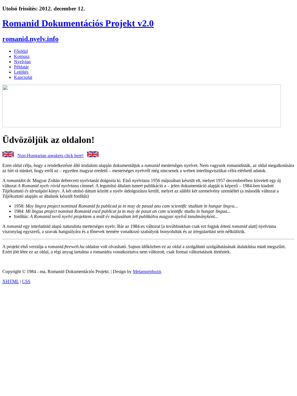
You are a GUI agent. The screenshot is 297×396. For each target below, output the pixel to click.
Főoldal (21, 51)
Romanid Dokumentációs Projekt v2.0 (78, 23)
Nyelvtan (22, 61)
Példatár (21, 66)
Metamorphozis (147, 271)
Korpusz (22, 56)
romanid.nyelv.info (30, 39)
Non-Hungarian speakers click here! (50, 155)
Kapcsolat (23, 77)
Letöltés (21, 72)
